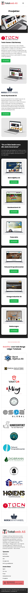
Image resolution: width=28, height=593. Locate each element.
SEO (4, 558)
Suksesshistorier (7, 576)
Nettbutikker (6, 556)
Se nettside (6, 60)
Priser (4, 573)
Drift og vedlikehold (8, 563)
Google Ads (6, 561)
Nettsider (5, 554)
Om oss (5, 571)
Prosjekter (5, 578)
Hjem (4, 569)
